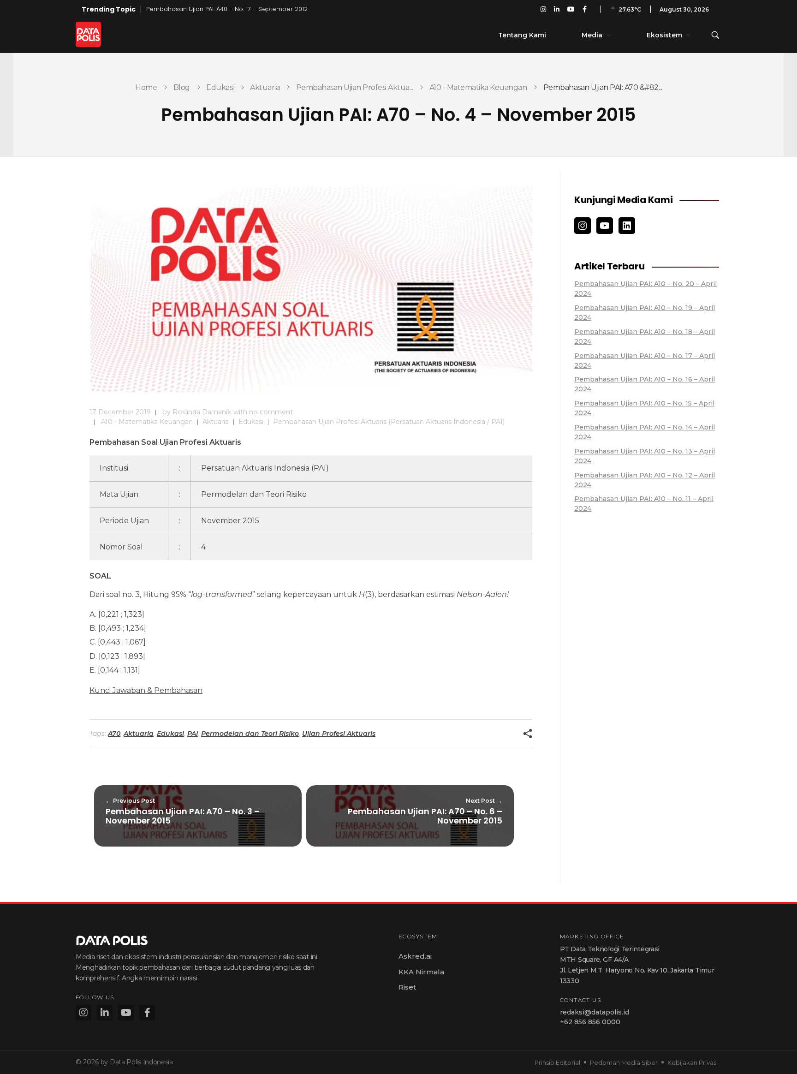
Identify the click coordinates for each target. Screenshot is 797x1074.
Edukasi (220, 87)
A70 (114, 733)
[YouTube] (604, 225)
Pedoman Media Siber (624, 1062)
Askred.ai (415, 956)
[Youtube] (126, 1012)
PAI (192, 733)
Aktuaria (265, 87)
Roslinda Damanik (201, 412)
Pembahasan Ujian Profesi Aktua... (354, 87)
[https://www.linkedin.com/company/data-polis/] (627, 225)
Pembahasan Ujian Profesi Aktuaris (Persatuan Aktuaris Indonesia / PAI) (389, 422)
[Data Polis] (99, 34)
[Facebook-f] (147, 1012)
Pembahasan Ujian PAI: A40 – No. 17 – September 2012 (227, 9)
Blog (181, 87)
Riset (407, 987)
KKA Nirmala (421, 971)
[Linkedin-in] (105, 1012)
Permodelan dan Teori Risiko (250, 733)
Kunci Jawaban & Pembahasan (145, 690)
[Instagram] (582, 225)
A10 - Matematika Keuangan (478, 87)
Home (146, 87)
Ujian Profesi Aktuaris (338, 733)
